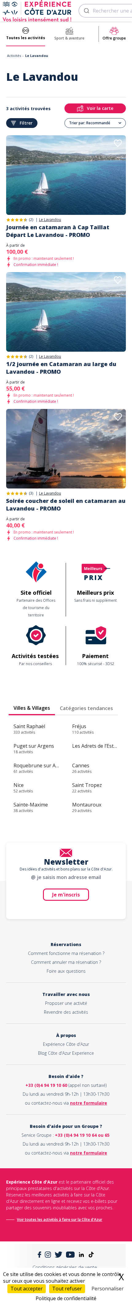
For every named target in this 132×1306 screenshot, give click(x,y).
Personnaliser (107, 1288)
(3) (31, 493)
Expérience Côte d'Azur (66, 1044)
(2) (31, 219)
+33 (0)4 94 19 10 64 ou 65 (82, 1135)
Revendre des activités (66, 1012)
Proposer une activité (66, 1003)
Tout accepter (26, 1288)
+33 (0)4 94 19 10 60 (46, 1085)
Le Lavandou (50, 219)
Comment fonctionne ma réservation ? (66, 953)
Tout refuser (67, 1288)
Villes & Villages (32, 708)
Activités (14, 55)
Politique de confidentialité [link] (66, 1298)
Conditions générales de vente (65, 1267)
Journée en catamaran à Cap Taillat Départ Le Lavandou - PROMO (57, 230)
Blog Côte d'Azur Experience (66, 1053)
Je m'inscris (66, 894)
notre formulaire (88, 1103)
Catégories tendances (86, 708)
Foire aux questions (66, 971)
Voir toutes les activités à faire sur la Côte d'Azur (59, 1219)
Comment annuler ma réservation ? (66, 962)
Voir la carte (100, 108)
